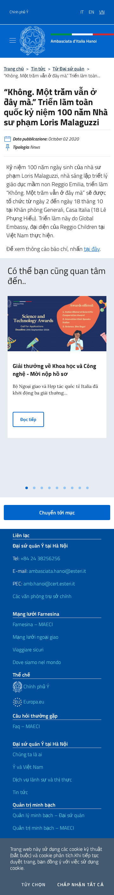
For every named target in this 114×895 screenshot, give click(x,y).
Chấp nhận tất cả (80, 884)
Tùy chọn (34, 884)
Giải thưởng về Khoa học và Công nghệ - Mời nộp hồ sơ (54, 370)
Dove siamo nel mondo (37, 662)
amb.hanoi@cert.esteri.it (49, 583)
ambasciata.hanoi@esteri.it (57, 571)
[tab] (26, 488)
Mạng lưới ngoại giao (35, 637)
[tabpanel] (57, 389)
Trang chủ (14, 68)
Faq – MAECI (26, 726)
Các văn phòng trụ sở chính (42, 596)
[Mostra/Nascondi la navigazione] (12, 40)
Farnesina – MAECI (33, 624)
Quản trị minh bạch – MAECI (43, 828)
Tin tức (38, 68)
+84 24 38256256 (40, 558)
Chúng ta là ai (27, 754)
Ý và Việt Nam (28, 767)
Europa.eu (33, 701)
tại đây (92, 249)
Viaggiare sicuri (28, 649)
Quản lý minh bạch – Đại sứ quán (49, 815)
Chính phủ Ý (19, 12)
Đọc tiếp (32, 419)
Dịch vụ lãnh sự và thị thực (42, 779)
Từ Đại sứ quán (68, 68)
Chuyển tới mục (57, 512)
